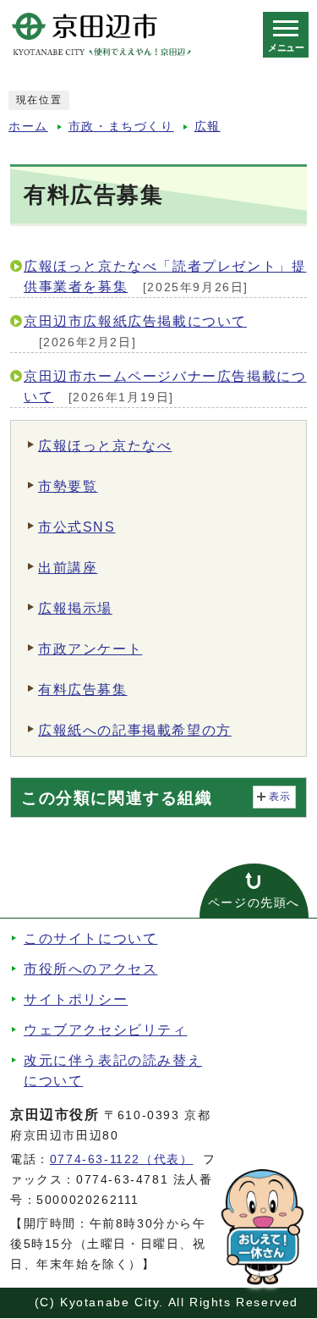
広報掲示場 (75, 608)
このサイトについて (90, 938)
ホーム (28, 126)
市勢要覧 (67, 486)
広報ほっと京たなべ (105, 446)
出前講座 (67, 567)
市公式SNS (77, 527)
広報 (207, 126)
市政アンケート (90, 649)
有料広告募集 (83, 689)
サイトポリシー (76, 999)
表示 (280, 797)
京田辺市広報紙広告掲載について (135, 321)
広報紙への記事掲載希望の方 (135, 730)
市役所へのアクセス (90, 969)
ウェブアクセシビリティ (106, 1030)
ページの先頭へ (254, 903)
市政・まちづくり (121, 126)
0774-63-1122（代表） (122, 1159)
